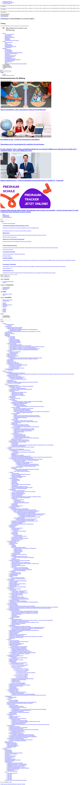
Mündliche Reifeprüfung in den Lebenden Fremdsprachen (26, 518)
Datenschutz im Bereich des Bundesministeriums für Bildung (16, 63)
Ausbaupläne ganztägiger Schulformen (19, 570)
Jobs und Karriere (8, 35)
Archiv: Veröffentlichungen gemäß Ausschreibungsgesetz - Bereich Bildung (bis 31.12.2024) (23, 331)
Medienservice (14, 454)
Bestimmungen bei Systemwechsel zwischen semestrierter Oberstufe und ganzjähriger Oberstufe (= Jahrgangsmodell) (33, 444)
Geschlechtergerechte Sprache (8, 281)
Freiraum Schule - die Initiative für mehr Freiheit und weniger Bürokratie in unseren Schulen (25, 636)
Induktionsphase (12, 625)
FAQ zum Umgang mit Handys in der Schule (22, 425)
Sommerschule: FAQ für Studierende (18, 395)
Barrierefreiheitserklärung (7, 304)
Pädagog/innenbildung (16, 413)
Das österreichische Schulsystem (13, 541)
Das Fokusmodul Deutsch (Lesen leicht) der (26, 672)
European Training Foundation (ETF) (18, 723)
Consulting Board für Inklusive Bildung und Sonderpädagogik (25, 548)
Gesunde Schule (15, 534)
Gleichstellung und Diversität (10, 58)
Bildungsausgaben (10, 359)
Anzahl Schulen (12, 337)
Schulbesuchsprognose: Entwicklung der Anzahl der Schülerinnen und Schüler (23, 358)
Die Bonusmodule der (22, 677)
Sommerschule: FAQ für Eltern (17, 393)
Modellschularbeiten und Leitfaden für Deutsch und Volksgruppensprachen (32, 513)
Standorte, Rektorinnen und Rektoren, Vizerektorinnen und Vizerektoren (25, 613)
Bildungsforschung (12, 686)
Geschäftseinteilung (6, 287)
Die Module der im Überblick (21, 668)
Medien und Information (11, 746)
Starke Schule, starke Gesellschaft (20, 531)
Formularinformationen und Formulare (12, 40)
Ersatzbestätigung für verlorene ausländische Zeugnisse (21, 651)
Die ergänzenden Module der (21, 675)
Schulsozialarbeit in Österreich (17, 594)
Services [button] (4, 33)
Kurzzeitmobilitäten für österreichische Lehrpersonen (21, 710)
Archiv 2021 (9, 777)
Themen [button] (4, 41)
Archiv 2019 (9, 779)
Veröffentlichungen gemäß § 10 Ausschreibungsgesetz (17, 763)
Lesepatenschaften (17, 500)
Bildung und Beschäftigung (12, 744)
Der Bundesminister (8, 50)
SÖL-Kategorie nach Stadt (14, 366)
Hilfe (1, 291)
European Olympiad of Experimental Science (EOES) (26, 466)
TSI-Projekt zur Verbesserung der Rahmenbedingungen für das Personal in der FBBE (22, 382)
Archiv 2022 (9, 776)
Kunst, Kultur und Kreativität (17, 537)
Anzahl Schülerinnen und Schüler (15, 344)
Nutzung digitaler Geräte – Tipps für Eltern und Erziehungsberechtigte (26, 426)
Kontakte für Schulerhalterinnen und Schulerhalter (23, 569)
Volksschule (14, 545)
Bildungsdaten (7, 39)
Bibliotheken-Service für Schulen (18, 455)
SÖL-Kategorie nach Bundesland (15, 365)
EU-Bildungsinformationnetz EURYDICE (19, 722)
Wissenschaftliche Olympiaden (19, 461)
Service (4, 295)
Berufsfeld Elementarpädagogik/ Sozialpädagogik (16, 372)
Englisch (4, 282)
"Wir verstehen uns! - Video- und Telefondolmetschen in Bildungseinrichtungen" (23, 601)
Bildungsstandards (12, 661)
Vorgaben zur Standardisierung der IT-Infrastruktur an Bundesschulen (26, 437)
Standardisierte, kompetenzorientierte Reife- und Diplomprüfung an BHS (25, 520)
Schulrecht (9, 639)
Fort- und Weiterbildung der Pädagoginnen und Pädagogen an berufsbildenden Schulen (27, 628)
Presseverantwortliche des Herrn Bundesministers (14, 52)
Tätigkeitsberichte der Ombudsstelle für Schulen (20, 598)
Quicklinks (2, 297)
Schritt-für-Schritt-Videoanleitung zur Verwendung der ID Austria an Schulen (30, 406)
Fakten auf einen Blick (16, 561)
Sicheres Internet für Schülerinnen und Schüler (20, 424)
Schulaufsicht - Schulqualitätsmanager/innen (19, 657)
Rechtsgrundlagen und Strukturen (18, 693)
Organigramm (7, 54)
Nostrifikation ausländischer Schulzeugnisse (19, 649)
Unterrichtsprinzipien (13, 478)
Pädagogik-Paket (12, 397)
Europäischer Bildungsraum (14, 584)
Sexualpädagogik (15, 485)
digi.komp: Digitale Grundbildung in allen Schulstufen (23, 408)
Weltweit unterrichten (11, 704)
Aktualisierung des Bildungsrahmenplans (19, 379)
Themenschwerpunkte (13, 717)
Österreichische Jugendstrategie (10, 46)
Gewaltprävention (8, 47)
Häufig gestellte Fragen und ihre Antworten (19, 597)
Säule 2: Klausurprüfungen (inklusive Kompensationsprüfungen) (25, 511)
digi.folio (15, 414)
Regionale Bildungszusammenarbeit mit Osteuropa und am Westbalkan (22, 735)
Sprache (2, 279)
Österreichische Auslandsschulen (17, 711)
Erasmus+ (9, 699)
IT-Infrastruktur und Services (17, 433)
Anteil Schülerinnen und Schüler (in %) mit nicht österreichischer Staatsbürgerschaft (24, 348)
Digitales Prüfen (15, 423)
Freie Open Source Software (17, 438)
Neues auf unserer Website (7, 299)
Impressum (5, 303)
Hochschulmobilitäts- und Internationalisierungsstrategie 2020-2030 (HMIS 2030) (24, 630)
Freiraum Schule (12, 396)
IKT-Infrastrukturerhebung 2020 (20, 435)
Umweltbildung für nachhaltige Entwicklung (20, 486)
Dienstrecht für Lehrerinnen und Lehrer (16, 635)
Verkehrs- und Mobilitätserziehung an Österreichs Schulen (22, 487)
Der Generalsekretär (8, 51)
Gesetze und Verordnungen (16, 614)
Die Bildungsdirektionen (13, 574)
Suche (1, 70)
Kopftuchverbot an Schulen (14, 654)
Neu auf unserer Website (9, 34)
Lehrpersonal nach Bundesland (15, 351)
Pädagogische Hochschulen (14, 610)
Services (4, 323)
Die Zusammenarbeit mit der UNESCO (16, 730)
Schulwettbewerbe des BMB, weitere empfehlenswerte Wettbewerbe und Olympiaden (27, 459)
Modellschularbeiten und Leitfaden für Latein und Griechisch (29, 516)
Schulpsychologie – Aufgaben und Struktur (19, 590)
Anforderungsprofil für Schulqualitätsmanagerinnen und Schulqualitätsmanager (23, 329)
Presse (6, 62)
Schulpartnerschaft (12, 525)
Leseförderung (14, 498)
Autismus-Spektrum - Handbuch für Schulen (20, 592)
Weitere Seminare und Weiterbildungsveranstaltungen (21, 629)
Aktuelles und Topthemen (11, 697)
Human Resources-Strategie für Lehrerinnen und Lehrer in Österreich (21, 446)
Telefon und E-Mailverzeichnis (10, 55)
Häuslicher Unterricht (15, 559)
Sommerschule (12, 391)
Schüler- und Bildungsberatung (15, 588)
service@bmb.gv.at (6, 276)
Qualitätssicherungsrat (16, 616)
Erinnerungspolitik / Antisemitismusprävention (20, 538)
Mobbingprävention (10, 770)
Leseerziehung (14, 481)
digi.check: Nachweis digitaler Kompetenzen (22, 409)
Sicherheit (4, 306)
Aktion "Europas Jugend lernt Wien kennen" (22, 471)
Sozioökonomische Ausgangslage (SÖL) (14, 363)
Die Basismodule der (21, 671)
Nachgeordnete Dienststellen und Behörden (12, 59)
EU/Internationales (8, 44)
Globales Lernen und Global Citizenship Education (21, 497)
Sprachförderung (10, 380)
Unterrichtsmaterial (17, 552)
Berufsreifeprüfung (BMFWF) (17, 522)
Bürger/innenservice (8, 36)
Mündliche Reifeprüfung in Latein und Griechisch (25, 519)
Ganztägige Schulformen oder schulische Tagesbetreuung (19, 560)
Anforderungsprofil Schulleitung (15, 330)
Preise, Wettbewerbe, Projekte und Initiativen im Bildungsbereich (21, 458)
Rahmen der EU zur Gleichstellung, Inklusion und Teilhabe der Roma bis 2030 (26, 721)
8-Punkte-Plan (14, 400)
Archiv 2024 (9, 774)
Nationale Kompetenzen (11, 354)
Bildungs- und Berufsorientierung (18, 492)
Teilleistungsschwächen (18, 550)
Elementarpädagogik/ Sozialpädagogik (18, 623)
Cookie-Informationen (4, 15)
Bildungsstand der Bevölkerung (13, 355)
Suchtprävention (15, 532)
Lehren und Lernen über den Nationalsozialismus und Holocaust (20, 739)
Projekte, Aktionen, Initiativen (17, 467)
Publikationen (7, 38)
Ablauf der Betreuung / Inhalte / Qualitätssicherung (21, 562)
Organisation (3, 285)
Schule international (10, 579)
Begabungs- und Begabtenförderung (18, 490)
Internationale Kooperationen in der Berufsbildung (18, 727)
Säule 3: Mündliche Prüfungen (19, 517)
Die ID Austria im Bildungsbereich (20, 405)
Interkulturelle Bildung (16, 480)
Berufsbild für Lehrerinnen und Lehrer (16, 637)
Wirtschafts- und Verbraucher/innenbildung (19, 488)
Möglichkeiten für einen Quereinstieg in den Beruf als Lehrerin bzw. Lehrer (25, 622)
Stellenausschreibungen (13, 633)
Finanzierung (14, 566)
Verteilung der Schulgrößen (14, 339)
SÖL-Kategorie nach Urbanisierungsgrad (16, 367)
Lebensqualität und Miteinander (13, 745)
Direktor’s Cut (12, 638)
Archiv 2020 (9, 778)
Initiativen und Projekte (16, 427)
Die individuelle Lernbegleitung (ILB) (18, 445)
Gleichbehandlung (8, 57)
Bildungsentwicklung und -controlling (16, 659)
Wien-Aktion (14, 468)
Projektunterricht (15, 503)
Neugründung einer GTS (16, 564)
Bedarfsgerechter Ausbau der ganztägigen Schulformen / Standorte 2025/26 (25, 563)
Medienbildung (14, 482)
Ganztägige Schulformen (13, 524)
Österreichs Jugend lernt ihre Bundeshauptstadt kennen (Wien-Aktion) (26, 469)
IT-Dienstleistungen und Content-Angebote (21, 436)
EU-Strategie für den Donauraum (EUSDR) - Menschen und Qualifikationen (23, 736)
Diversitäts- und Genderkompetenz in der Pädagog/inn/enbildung (23, 694)
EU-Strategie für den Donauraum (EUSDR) (19, 720)
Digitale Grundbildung (16, 407)
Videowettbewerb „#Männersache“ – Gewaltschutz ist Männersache (26, 460)
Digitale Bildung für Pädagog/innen (15, 631)
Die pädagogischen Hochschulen (15, 573)
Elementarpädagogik (8, 42)
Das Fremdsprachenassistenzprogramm (16, 706)
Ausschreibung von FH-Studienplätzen (14, 383)
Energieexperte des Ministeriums (13, 769)
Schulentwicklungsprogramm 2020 (18, 577)
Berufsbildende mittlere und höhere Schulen (19, 556)
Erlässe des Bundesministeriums (15, 644)
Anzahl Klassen (12, 338)
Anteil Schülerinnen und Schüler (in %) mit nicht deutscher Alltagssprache (22, 347)
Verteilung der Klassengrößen (14, 340)
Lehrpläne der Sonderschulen (17, 477)
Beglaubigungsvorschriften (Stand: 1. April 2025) (20, 650)
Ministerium (5, 748)
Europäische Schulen (15, 708)
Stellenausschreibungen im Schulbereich (14, 328)
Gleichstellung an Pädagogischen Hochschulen (17, 692)
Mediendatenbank (6, 215)
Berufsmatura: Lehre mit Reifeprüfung (18, 521)
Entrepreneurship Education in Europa (16, 728)
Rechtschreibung (15, 504)
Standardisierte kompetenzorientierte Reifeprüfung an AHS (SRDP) (24, 509)
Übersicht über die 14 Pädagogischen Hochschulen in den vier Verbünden (25, 612)
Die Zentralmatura (12, 507)
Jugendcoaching (15, 595)
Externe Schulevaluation (13, 658)
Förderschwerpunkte (17, 549)
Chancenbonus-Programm (14, 390)
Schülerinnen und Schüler (11, 343)
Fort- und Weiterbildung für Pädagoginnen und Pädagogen (19, 626)
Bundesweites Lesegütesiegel (19, 501)
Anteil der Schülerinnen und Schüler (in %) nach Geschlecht (20, 345)
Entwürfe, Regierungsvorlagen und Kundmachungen (18, 641)
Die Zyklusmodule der (22, 673)
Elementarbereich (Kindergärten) (13, 362)
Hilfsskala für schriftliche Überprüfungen (28, 515)
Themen (4, 370)
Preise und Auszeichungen (9, 56)
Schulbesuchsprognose (11, 356)
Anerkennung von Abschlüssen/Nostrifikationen (18, 580)
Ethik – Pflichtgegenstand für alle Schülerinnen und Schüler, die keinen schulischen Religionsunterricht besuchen (32, 457)
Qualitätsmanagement (13, 656)
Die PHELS (16, 418)
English (4, 68)
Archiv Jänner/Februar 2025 (12, 773)
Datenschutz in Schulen (16, 540)
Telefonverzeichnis (6, 288)
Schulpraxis (9, 447)
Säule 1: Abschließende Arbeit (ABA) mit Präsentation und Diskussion (26, 510)
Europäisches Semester (16, 719)
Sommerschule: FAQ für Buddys (17, 394)
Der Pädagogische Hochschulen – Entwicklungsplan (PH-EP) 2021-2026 (25, 611)
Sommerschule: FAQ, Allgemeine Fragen (19, 392)
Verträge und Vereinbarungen (14, 726)
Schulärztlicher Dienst (18, 535)
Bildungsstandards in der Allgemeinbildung (19, 662)
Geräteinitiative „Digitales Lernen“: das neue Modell (23, 420)
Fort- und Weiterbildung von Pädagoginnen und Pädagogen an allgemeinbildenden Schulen (28, 627)
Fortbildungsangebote (15, 680)
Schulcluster (14, 558)
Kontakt (4, 302)
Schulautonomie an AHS (16, 572)
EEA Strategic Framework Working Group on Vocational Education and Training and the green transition (30, 724)
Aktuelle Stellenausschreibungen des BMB (15, 762)
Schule (6, 43)
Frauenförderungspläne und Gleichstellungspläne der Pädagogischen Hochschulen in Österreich (29, 695)
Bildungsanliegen (12, 489)
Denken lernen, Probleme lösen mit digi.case (24, 412)
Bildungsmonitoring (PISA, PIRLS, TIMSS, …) (18, 583)
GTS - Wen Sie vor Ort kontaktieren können (20, 567)
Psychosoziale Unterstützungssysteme (16, 593)
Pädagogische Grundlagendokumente (16, 378)
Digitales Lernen (15, 419)
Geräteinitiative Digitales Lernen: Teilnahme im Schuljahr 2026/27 (26, 421)
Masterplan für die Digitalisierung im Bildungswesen (21, 402)
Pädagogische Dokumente (12, 381)
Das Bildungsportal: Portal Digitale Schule (19, 403)
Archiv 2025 (9, 325)
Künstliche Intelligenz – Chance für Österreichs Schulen (19, 440)
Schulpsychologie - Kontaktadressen (18, 591)
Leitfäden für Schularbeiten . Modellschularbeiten (25, 512)
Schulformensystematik (13, 543)
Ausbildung (11, 618)
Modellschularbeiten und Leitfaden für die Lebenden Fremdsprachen (31, 514)
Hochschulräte (14, 615)
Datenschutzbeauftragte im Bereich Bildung (19, 646)
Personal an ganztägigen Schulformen (18, 565)
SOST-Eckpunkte (15, 443)
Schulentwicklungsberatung (14, 599)
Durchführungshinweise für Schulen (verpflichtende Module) (23, 678)
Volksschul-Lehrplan (15, 473)
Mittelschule (14, 546)
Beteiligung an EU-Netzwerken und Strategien (17, 718)
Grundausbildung (10, 369)
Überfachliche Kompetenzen (14, 506)
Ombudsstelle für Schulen (9, 60)
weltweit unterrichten (13, 582)
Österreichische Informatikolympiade (22, 463)
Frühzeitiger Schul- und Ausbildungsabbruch (17, 683)
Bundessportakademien (16, 624)
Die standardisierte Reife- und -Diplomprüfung (20, 508)
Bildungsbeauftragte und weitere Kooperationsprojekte (19, 712)
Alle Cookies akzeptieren (5, 14)
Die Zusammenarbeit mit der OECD (15, 732)
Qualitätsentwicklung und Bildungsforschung (15, 655)
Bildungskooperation (13, 585)
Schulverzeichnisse (12, 542)
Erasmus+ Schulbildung (13, 581)
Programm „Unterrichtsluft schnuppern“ (19, 388)
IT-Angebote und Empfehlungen (20, 434)
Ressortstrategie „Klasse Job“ (14, 387)
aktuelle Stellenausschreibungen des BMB (14, 327)
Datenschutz (5, 305)
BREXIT (11, 698)
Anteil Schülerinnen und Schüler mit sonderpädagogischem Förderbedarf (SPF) (23, 349)
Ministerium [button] (5, 48)
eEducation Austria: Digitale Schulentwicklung (22, 410)
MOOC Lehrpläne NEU (16, 398)
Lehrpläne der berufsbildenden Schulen (19, 476)
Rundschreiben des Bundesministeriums (16, 643)
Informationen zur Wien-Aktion (21, 470)
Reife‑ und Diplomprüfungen (12, 353)
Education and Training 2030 (14, 716)
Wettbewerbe (16, 432)
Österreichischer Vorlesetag (19, 499)
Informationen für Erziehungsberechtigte (19, 679)
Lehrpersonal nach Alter (13, 352)
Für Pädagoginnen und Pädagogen (13, 609)
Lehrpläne (11, 472)
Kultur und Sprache (12, 713)
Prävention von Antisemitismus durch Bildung (17, 740)
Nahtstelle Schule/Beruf (18, 551)
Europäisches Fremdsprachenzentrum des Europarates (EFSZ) (23, 734)
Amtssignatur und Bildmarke (12, 771)
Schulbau (11, 576)
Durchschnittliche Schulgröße (14, 341)
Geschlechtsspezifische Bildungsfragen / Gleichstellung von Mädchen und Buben (26, 496)
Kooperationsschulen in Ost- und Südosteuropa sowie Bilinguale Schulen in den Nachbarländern (29, 709)
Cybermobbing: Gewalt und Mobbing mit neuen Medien (24, 428)
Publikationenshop (6, 216)
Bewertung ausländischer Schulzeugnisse (19, 648)
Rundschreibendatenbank (7, 217)
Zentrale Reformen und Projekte (13, 385)
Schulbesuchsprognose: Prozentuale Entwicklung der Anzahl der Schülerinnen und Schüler (25, 357)
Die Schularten (12, 544)
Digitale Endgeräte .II (16, 422)
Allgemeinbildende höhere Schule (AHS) (19, 554)
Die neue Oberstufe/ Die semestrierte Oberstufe (17, 441)
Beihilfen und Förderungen (10, 37)
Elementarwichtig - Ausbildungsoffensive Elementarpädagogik (20, 389)
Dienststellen (5, 289)
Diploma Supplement (15, 617)
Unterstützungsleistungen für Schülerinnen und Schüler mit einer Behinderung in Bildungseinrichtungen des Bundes (30, 608)
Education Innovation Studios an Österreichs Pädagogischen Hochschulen (27, 416)
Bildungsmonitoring (13, 660)
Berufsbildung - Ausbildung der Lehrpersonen (20, 621)
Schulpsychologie (12, 589)
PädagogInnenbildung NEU (17, 619)
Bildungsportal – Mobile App (19, 404)
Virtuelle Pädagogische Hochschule (20, 417)
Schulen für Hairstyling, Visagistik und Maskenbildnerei (24, 557)
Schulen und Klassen (11, 336)
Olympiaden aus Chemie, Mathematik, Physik (24, 462)
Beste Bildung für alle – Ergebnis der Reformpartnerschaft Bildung (21, 386)
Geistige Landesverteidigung (17, 495)
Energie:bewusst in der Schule (17, 539)
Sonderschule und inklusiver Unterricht (19, 547)
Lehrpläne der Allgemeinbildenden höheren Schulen (21, 474)
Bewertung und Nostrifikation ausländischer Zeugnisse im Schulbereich (20, 703)
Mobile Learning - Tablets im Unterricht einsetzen (23, 430)
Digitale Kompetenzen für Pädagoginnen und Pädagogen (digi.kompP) (26, 415)
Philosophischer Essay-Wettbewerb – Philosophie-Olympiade (27, 464)
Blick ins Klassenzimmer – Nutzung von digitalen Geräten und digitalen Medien (28, 401)
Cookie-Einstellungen (4, 16)
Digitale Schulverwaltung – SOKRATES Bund (20, 439)
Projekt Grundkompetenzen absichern (16, 685)
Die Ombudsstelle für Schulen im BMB (16, 596)
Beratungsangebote (10, 587)
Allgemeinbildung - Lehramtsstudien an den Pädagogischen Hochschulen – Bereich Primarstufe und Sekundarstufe (32, 620)
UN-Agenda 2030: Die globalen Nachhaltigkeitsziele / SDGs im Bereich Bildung (24, 729)
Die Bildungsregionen (13, 575)
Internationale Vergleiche (11, 361)
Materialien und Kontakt (16, 681)
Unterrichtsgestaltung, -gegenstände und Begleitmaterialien (19, 449)
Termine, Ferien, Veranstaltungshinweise (16, 448)
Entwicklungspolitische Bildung (17, 494)
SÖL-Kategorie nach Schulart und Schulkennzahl (18, 364)
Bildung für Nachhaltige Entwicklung (18, 493)
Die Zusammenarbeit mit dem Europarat (16, 733)
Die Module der (16, 667)
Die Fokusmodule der (22, 676)
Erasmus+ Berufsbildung (13, 701)
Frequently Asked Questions (19, 682)
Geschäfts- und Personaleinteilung (11, 53)
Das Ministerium (8, 49)
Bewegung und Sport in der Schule (20, 536)
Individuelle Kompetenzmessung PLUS (16, 663)
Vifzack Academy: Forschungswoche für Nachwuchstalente (24, 491)
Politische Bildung (15, 483)
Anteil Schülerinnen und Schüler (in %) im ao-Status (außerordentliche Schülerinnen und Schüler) (26, 346)
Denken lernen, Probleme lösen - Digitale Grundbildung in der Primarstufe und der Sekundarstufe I (31, 411)
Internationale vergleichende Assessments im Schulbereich (19, 684)
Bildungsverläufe (10, 360)
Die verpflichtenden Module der (21, 670)
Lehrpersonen (9, 350)
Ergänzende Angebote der (18, 666)
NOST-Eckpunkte (15, 442)
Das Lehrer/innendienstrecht (14, 642)
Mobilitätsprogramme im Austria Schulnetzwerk (18, 634)
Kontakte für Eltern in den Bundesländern (21, 568)
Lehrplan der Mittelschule (16, 475)
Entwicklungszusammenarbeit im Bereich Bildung (18, 737)
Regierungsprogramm (9, 45)
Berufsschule (14, 555)
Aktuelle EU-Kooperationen (19, 431)
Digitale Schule (12, 399)
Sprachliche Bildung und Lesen (17, 505)
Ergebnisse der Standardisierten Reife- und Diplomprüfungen (23, 523)
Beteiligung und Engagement (12, 743)
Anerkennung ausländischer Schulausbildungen (17, 647)
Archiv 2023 (9, 775)
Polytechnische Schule (16, 553)
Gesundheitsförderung (16, 479)
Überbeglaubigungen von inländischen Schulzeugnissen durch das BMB (22, 652)
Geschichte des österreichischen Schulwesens (17, 578)
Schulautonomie (12, 571)
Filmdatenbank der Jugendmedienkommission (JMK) (21, 456)
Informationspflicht (8, 61)
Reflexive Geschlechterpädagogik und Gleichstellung (21, 484)
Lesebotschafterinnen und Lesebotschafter (21, 502)
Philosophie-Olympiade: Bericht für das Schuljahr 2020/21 (29, 465)
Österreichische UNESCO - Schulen (18, 731)
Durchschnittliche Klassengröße (15, 342)
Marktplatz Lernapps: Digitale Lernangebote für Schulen (24, 429)
